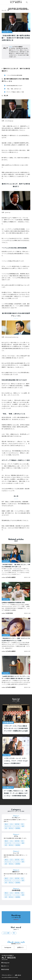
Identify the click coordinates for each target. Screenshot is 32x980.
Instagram (6, 962)
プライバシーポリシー (7, 975)
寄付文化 (11, 828)
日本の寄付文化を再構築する (16, 1)
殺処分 (6, 824)
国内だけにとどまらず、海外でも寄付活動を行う (16, 69)
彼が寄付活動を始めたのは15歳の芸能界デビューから (15, 80)
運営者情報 (6, 969)
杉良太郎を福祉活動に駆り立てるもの (14, 85)
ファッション (16, 826)
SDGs (11, 824)
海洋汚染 (17, 824)
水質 (6, 828)
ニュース (5, 32)
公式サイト (20, 947)
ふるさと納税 (6, 933)
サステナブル (8, 826)
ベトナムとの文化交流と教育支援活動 (14, 75)
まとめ (5, 95)
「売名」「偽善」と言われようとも (13, 88)
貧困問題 (18, 828)
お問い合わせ (18, 975)
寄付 (22, 824)
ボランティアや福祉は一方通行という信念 (15, 92)
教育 (23, 826)
